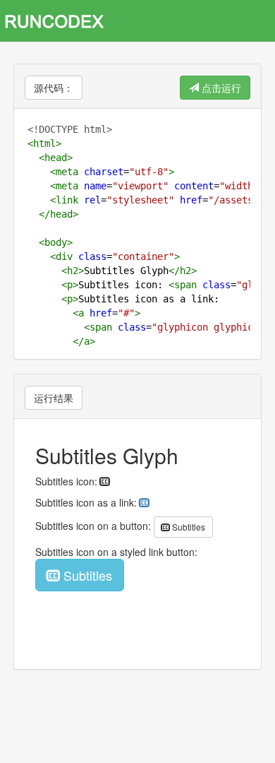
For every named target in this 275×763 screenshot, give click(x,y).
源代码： (53, 88)
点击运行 (220, 88)
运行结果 (53, 398)
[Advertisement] (137, 715)
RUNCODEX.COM (59, 21)
